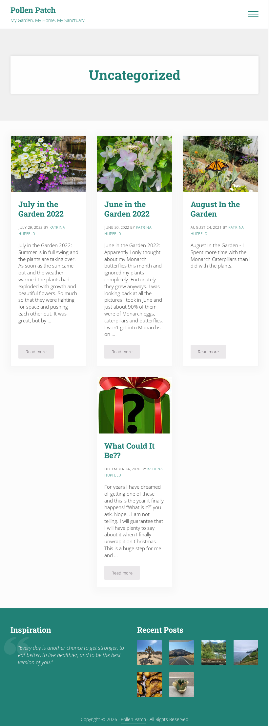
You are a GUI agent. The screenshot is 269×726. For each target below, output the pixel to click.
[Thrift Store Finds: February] (181, 684)
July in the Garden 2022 (41, 209)
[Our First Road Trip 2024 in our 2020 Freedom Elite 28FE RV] (246, 652)
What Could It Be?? (129, 450)
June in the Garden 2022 (127, 209)
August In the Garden (215, 209)
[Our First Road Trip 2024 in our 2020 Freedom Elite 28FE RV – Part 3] (181, 652)
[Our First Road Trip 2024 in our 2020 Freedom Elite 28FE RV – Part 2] (213, 652)
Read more (40, 353)
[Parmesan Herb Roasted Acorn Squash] (149, 684)
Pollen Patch (33, 10)
